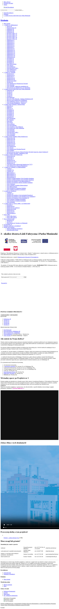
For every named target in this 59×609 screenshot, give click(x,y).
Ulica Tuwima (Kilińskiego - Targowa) (16, 103)
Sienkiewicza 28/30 (11, 80)
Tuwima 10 (9, 221)
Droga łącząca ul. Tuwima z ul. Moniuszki (17, 223)
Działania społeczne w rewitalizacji (12, 226)
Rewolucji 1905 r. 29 (12, 37)
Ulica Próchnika (11, 131)
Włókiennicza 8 (10, 48)
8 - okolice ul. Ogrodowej (10, 191)
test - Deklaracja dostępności (11, 595)
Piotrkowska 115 (11, 140)
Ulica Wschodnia (11, 71)
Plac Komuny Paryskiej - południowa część (17, 153)
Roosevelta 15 (10, 157)
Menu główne (7, 2)
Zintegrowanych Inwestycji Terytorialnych (28, 257)
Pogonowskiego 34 (11, 27)
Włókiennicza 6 (10, 46)
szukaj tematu (18, 10)
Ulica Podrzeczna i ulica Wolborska (15, 128)
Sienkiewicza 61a (11, 143)
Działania (6, 14)
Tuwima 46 (9, 94)
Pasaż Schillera (10, 150)
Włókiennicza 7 (10, 47)
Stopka (5, 4)
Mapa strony (7, 594)
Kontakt (6, 592)
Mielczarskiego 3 (11, 173)
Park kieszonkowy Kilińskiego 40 (12, 331)
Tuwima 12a (10, 82)
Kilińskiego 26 (10, 29)
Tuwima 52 (9, 96)
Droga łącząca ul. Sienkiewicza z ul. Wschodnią (18, 87)
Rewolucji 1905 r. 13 (12, 33)
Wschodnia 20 (10, 110)
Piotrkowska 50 (10, 212)
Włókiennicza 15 (11, 54)
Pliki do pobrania (8, 584)
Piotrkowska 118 (11, 142)
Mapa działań (7, 23)
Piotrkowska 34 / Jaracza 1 (13, 207)
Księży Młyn (7, 214)
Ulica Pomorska (11, 129)
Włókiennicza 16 (11, 55)
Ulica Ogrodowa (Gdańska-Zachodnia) (16, 200)
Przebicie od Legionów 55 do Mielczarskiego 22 (18, 181)
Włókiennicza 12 (11, 51)
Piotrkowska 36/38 (11, 209)
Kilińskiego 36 (10, 32)
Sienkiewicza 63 (11, 145)
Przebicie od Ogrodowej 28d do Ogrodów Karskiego (20, 182)
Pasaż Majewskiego (11, 64)
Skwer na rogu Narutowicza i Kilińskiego (17, 100)
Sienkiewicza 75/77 (11, 161)
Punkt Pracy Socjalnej (9, 373)
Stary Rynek (10, 122)
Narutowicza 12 (11, 75)
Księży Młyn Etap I (11, 216)
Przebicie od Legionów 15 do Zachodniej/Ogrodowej (20, 195)
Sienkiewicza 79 (11, 163)
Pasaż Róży (9, 121)
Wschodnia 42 (10, 115)
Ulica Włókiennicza (11, 69)
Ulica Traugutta (10, 85)
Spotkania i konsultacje (9, 574)
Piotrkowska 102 (11, 138)
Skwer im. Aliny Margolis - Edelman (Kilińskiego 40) (20, 99)
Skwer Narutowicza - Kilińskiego (12, 332)
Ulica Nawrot (10, 147)
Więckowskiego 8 (11, 213)
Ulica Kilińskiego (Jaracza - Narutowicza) (17, 101)
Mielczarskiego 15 (11, 174)
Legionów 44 (10, 171)
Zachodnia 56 (10, 117)
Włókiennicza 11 (11, 50)
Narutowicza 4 (10, 73)
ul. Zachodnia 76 (8, 224)
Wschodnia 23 (10, 111)
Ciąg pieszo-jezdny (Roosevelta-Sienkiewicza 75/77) (19, 164)
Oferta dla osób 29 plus (12, 230)
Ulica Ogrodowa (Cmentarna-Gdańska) (16, 188)
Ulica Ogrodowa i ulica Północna (15, 126)
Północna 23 (10, 108)
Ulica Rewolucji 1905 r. (12, 68)
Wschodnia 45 (10, 58)
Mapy (5, 586)
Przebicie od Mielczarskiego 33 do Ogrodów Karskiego (20, 178)
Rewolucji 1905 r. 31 (12, 39)
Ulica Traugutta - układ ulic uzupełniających (17, 86)
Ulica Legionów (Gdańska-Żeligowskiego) (17, 185)
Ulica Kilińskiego (11, 66)
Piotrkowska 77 (10, 76)
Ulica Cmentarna (11, 184)
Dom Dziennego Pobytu (10, 372)
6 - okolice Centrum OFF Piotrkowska (13, 154)
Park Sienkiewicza (11, 146)
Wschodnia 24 (10, 113)
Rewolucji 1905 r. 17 (12, 36)
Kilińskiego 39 (10, 90)
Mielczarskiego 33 (11, 177)
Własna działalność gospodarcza (14, 228)
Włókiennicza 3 (10, 41)
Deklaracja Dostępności (9, 591)
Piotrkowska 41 (10, 210)
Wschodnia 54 (10, 62)
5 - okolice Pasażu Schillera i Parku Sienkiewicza (16, 136)
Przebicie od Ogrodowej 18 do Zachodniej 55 (18, 198)
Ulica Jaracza (10, 65)
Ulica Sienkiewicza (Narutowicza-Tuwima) (17, 83)
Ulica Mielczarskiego (12, 186)
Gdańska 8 (9, 192)
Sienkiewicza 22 (11, 78)
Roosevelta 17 (10, 159)
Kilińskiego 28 (10, 30)
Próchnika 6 (10, 205)
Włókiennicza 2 (10, 40)
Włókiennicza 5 (10, 44)
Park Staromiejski (11, 118)
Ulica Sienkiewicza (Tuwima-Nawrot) (16, 149)
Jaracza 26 (9, 26)
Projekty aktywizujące (9, 227)
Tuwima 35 (9, 93)
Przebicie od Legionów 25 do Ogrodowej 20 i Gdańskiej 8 (21, 196)
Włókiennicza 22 (11, 57)
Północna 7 (9, 107)
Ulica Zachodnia (11, 135)
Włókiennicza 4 (10, 43)
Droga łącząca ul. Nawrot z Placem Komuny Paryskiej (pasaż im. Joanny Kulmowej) (27, 152)
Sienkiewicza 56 (11, 160)
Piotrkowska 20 (10, 206)
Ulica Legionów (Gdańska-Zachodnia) (16, 199)
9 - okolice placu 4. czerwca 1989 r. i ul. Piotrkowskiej (17, 203)
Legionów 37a (10, 170)
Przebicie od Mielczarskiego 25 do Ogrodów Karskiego (20, 179)
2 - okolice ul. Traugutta (9, 72)
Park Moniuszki (10, 97)
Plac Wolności (10, 119)
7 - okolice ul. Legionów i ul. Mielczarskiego (15, 167)
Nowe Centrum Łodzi (9, 219)
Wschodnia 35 (10, 114)
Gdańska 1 (9, 168)
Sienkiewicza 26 (11, 79)
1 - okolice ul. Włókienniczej (11, 25)
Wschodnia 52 (10, 61)
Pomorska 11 (10, 106)
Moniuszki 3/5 (10, 220)
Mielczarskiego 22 (11, 175)
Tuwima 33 (9, 92)
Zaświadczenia (7, 572)
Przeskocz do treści (8, 3)
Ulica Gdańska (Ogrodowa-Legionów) (16, 189)
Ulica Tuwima (7, 335)
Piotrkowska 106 (11, 139)
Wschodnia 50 (10, 60)
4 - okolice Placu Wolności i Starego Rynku (14, 104)
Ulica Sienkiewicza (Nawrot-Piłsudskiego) (17, 166)
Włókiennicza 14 (11, 53)
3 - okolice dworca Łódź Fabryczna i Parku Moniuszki (17, 15)
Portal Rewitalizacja (8, 12)
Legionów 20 (10, 193)
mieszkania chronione (10, 366)
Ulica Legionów (11, 124)
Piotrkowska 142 (11, 156)
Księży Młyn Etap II (12, 217)
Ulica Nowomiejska (11, 125)
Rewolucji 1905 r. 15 (12, 34)
